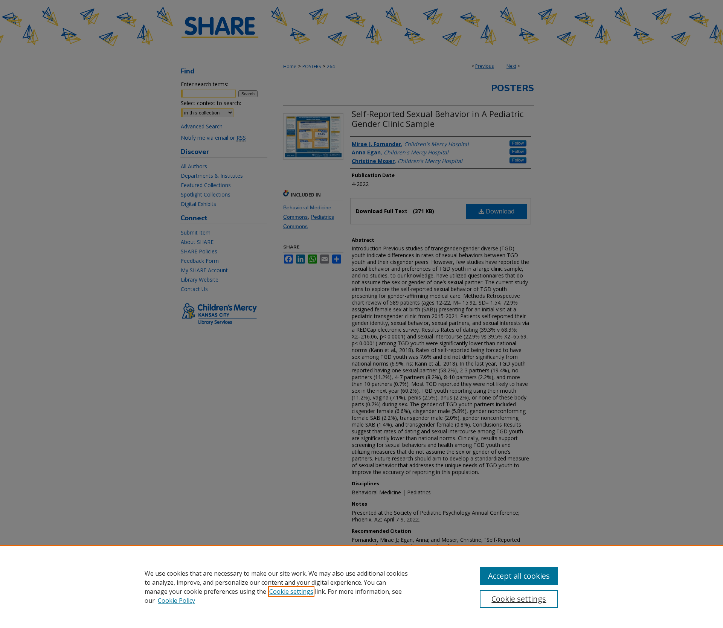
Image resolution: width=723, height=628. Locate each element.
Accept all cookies (519, 576)
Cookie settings (291, 591)
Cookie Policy (176, 600)
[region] (361, 586)
